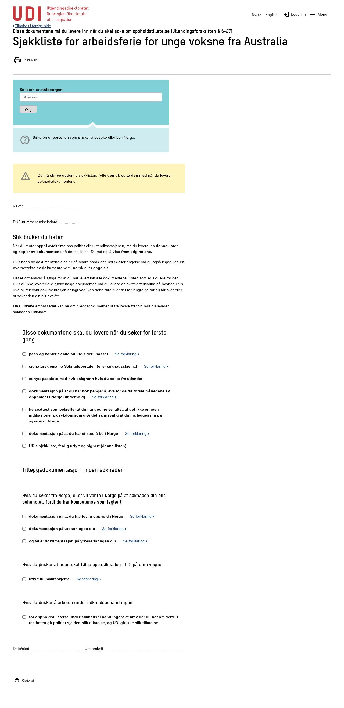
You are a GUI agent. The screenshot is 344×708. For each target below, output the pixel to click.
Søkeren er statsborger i (42, 89)
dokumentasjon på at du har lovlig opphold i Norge (76, 516)
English (271, 14)
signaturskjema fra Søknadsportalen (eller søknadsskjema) (83, 366)
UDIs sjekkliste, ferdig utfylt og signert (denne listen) (77, 446)
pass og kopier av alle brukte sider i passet (68, 354)
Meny (318, 14)
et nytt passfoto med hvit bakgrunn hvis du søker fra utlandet (85, 378)
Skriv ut (25, 60)
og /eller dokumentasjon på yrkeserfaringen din (72, 541)
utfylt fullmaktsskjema (49, 579)
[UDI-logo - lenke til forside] (51, 21)
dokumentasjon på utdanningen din (62, 528)
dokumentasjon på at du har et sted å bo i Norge (73, 433)
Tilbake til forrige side (33, 26)
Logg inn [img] (294, 14)
